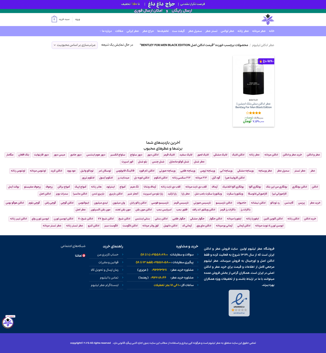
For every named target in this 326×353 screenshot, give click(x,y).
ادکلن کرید (56, 171)
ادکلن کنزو (93, 226)
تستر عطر (211, 31)
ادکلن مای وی (204, 226)
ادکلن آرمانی (243, 226)
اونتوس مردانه (38, 171)
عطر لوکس (227, 31)
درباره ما (107, 31)
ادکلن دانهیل (170, 226)
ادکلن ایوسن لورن (63, 219)
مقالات (119, 31)
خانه (271, 31)
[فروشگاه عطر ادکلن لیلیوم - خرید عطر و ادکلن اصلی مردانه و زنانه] (258, 19)
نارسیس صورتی (202, 203)
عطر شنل (199, 162)
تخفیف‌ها (163, 31)
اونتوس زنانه (18, 171)
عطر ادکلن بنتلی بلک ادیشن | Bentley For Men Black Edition (253, 105)
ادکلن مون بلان (143, 209)
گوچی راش (50, 203)
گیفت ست (178, 31)
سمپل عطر (195, 31)
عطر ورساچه (265, 171)
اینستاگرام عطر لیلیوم (104, 285)
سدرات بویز (62, 194)
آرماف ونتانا (150, 187)
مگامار (9, 155)
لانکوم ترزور (88, 178)
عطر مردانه (259, 31)
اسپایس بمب (164, 209)
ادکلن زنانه (293, 219)
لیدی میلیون (101, 203)
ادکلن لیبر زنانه (18, 219)
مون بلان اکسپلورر (100, 209)
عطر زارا (185, 194)
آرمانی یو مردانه (224, 226)
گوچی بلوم (34, 203)
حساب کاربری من (107, 255)
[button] (60, 19)
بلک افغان (23, 155)
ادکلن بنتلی (161, 219)
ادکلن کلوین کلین (273, 219)
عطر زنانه (243, 31)
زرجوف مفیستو (32, 187)
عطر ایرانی (133, 31)
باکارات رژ (246, 209)
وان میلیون (119, 203)
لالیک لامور (203, 155)
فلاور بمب (181, 209)
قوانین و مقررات (108, 262)
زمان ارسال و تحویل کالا (104, 270)
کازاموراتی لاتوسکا (257, 194)
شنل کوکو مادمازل (179, 162)
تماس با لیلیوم (109, 278)
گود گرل (216, 178)
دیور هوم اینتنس (95, 155)
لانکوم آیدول (106, 178)
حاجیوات (241, 203)
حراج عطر (148, 31)
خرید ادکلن (310, 219)
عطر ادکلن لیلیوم (263, 45)
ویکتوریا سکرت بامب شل (208, 194)
